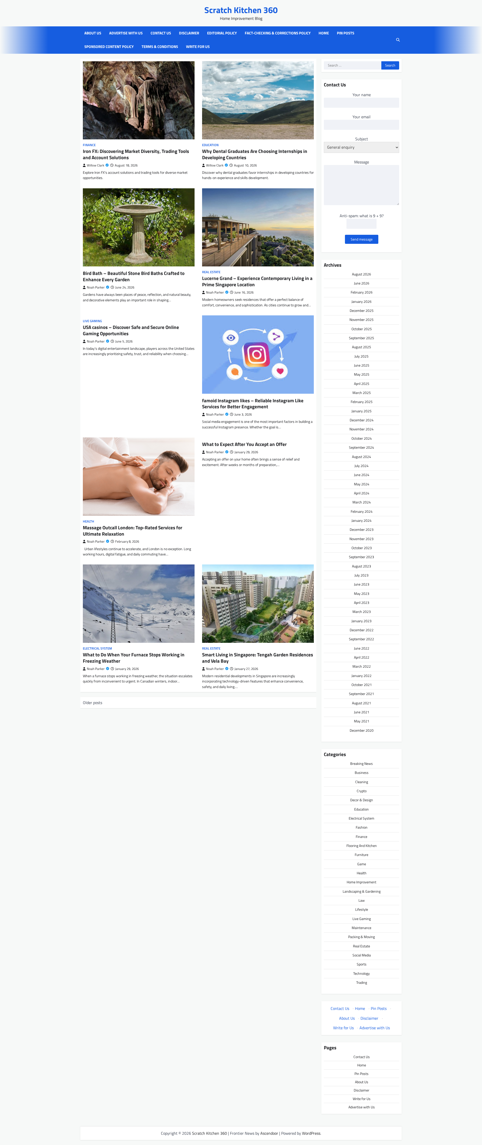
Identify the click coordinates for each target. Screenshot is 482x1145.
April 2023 (361, 602)
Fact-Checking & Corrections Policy (278, 33)
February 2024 (362, 511)
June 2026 (361, 283)
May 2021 (361, 721)
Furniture (361, 854)
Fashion (362, 827)
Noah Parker (96, 287)
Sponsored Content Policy (109, 46)
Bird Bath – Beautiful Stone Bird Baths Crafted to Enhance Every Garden (134, 276)
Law (361, 900)
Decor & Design (361, 800)
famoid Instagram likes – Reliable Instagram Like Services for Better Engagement (253, 403)
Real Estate (211, 272)
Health (88, 521)
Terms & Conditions (160, 46)
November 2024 (361, 429)
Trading (361, 982)
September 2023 (361, 557)
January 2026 (361, 301)
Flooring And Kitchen (361, 845)
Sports (362, 964)
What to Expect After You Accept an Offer (244, 444)
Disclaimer (189, 33)
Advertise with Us (126, 33)
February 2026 (362, 292)
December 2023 (362, 529)
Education (210, 145)
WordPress (311, 1133)
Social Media (361, 955)
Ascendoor (269, 1133)
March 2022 (361, 666)
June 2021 (361, 712)
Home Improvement (361, 882)
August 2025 (361, 347)
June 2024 (361, 475)
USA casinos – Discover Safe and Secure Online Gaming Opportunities (131, 330)
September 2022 (361, 639)
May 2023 (361, 593)
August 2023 (361, 566)
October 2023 (361, 548)
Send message (362, 239)
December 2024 (362, 420)
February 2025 (362, 402)
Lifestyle (361, 909)
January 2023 (361, 621)
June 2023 (361, 584)
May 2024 (361, 484)
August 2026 (361, 274)
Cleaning (361, 782)
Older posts (92, 703)
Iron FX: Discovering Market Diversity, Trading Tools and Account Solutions (136, 154)
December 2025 (362, 310)
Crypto (362, 791)
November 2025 (361, 319)
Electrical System (97, 648)
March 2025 (361, 392)
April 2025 (361, 383)
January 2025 (361, 411)
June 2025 (361, 365)
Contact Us (161, 33)
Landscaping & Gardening (362, 891)
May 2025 (361, 374)
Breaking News (361, 763)
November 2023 (361, 539)
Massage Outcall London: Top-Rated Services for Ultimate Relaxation (132, 530)
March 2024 (361, 502)
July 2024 (361, 466)
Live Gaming (92, 321)
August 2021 (361, 703)
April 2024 (361, 493)
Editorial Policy (222, 33)
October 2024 (361, 438)
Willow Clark (95, 165)
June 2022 (361, 648)
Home (324, 33)
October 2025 (361, 329)
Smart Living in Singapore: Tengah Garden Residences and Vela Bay (257, 657)
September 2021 (361, 694)
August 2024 (361, 457)
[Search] (398, 40)
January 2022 (361, 675)
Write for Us (198, 46)
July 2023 (361, 575)
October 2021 (361, 685)
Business (362, 772)
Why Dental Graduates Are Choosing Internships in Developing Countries (254, 154)
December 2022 (362, 630)
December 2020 (362, 730)
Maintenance (361, 928)
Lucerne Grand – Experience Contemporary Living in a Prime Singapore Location (257, 281)
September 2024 (361, 447)
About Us (92, 33)
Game (361, 864)
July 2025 (361, 356)
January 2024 (361, 520)
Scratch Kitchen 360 (241, 10)
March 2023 (361, 611)
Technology (361, 973)
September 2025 (361, 338)
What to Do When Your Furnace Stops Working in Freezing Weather (134, 657)
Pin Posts (345, 33)
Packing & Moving (361, 937)
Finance (89, 145)
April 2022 (361, 657)
